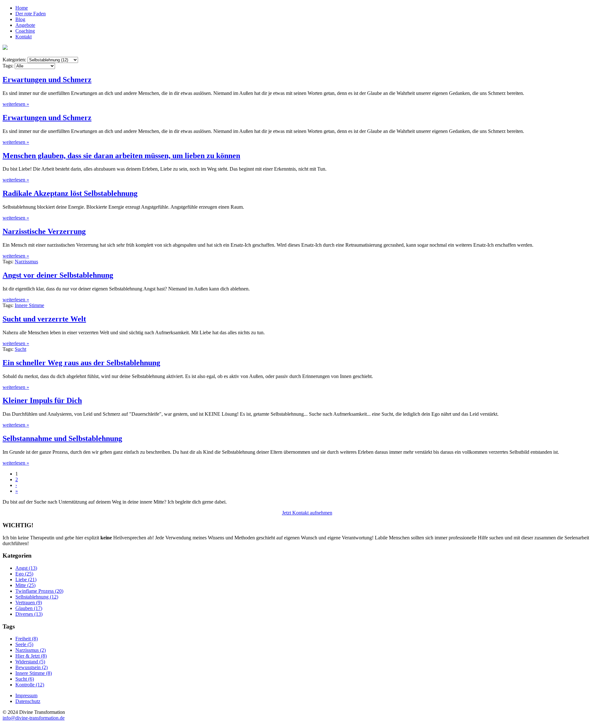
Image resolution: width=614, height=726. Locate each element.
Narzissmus (26, 261)
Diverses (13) (29, 614)
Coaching (25, 31)
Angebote (25, 25)
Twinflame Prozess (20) (39, 591)
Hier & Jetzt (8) (31, 656)
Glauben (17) (28, 608)
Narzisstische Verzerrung (44, 231)
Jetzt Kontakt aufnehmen (307, 512)
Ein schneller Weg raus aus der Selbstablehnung (81, 363)
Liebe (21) (25, 579)
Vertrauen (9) (28, 602)
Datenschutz (27, 701)
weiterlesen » (16, 104)
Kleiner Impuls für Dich (42, 400)
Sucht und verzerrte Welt (44, 319)
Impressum (26, 695)
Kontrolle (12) (29, 684)
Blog (20, 19)
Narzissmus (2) (30, 650)
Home (21, 8)
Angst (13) (26, 568)
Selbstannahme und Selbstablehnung (62, 438)
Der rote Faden (30, 13)
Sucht (20, 349)
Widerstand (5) (30, 661)
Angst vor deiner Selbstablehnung (58, 275)
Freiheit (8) (26, 638)
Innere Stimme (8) (33, 673)
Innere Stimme (29, 305)
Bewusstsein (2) (31, 667)
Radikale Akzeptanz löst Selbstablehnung (70, 193)
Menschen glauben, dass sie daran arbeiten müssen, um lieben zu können (121, 155)
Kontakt (23, 36)
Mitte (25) (25, 585)
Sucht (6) (24, 679)
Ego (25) (24, 573)
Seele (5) (24, 644)
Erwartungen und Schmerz (47, 79)
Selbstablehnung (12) (36, 596)
